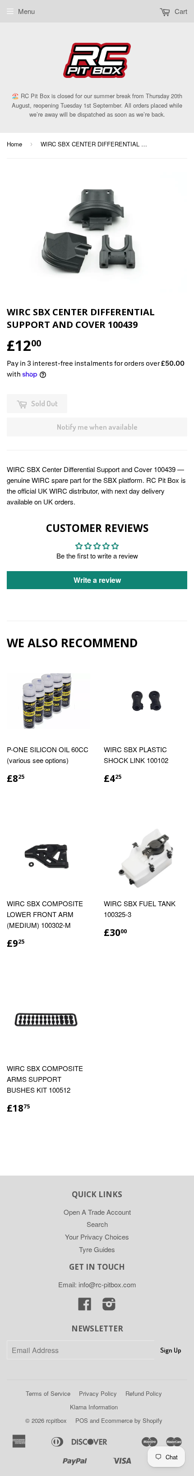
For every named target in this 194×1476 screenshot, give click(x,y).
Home (14, 144)
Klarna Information (94, 1407)
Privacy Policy (98, 1393)
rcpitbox (56, 1420)
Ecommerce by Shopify (131, 1420)
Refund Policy (143, 1393)
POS (81, 1420)
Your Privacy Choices (97, 1236)
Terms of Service (48, 1393)
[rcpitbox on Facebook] (85, 1306)
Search (97, 1224)
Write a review (97, 580)
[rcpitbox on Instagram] (109, 1306)
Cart (180, 11)
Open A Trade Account (97, 1212)
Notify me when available (97, 426)
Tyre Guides (97, 1249)
